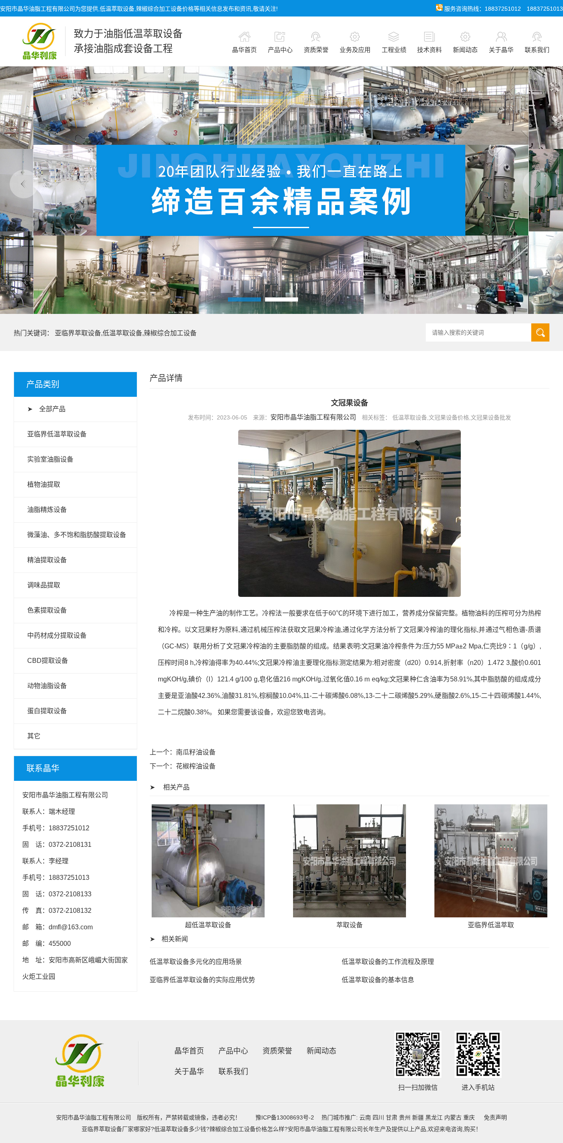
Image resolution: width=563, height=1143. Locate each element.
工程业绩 (394, 49)
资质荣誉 (316, 49)
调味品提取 (43, 585)
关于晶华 (501, 49)
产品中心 (280, 49)
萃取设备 (349, 925)
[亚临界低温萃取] (490, 915)
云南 (365, 1117)
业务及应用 (355, 49)
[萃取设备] (349, 915)
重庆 (469, 1117)
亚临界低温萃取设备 (57, 434)
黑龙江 (434, 1117)
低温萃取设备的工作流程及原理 (388, 961)
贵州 (405, 1117)
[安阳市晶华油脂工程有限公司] (35, 41)
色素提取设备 (47, 610)
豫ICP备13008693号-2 (285, 1117)
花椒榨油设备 (196, 766)
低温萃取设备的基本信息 (378, 979)
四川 (378, 1117)
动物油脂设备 (47, 685)
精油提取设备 (47, 559)
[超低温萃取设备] (208, 915)
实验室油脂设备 (50, 459)
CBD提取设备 (47, 660)
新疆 (418, 1117)
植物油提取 (43, 484)
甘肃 (391, 1117)
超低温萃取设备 (208, 925)
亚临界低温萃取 (491, 925)
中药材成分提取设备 (57, 635)
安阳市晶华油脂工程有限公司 (313, 417)
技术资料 (429, 49)
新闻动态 (465, 49)
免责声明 (495, 1117)
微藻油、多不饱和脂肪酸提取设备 (76, 534)
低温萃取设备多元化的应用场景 (196, 961)
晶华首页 (244, 49)
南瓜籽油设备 (196, 752)
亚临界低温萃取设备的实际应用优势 (202, 979)
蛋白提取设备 (47, 710)
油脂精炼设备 (47, 509)
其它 (33, 736)
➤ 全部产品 (46, 408)
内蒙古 (453, 1117)
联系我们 (537, 49)
